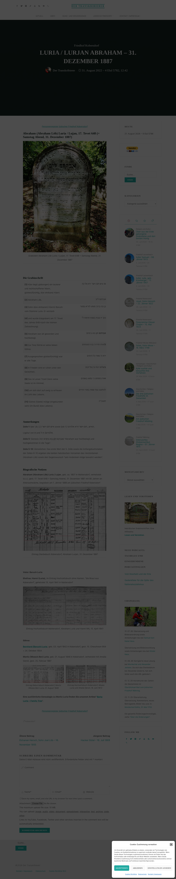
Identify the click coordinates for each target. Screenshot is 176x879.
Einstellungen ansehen (159, 868)
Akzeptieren (122, 868)
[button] (171, 844)
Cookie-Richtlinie (131, 874)
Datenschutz (142, 874)
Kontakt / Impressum (155, 874)
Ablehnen (138, 868)
